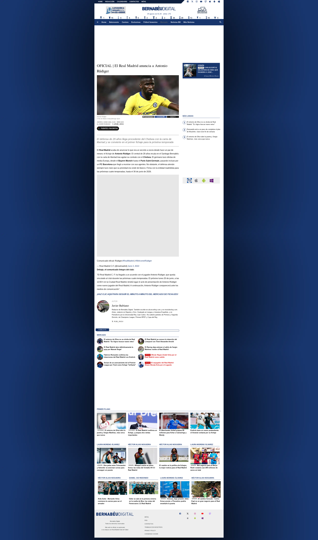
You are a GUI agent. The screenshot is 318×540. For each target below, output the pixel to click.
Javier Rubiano (104, 124)
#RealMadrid (128, 261)
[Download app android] (214, 1)
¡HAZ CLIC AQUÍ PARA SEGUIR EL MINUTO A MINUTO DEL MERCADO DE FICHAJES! (137, 294)
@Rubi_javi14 (118, 124)
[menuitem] (97, 22)
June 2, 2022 (133, 266)
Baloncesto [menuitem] (114, 22)
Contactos (149, 524)
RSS (146, 520)
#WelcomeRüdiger (143, 261)
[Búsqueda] (220, 22)
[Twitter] (192, 1)
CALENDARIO (122, 1)
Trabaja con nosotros (153, 527)
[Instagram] (196, 1)
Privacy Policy (150, 530)
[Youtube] (201, 1)
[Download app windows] (219, 1)
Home (100, 1)
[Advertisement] (201, 160)
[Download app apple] (210, 1)
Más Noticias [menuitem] (188, 22)
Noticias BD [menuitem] (176, 22)
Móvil (147, 517)
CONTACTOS (134, 1)
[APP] (190, 180)
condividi (160, 117)
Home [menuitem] (103, 22)
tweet (172, 117)
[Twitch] (205, 1)
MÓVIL (143, 1)
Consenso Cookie (151, 534)
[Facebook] (187, 1)
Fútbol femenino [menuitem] (150, 22)
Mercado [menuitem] (164, 22)
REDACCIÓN (109, 1)
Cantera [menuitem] (125, 22)
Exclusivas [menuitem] (135, 22)
